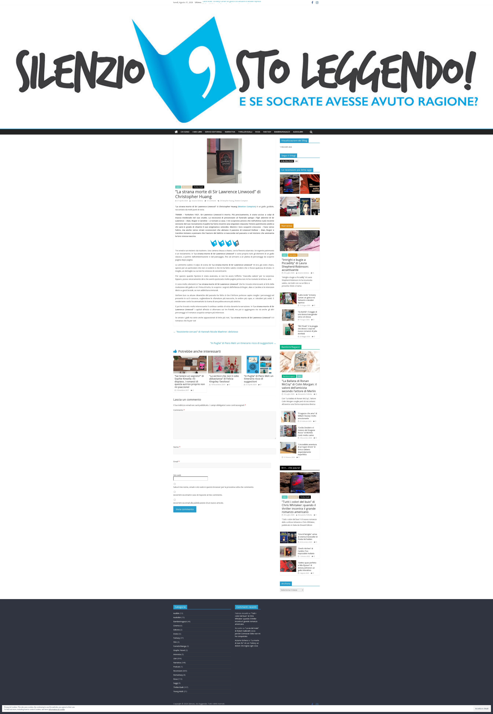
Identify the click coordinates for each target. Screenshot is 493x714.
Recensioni (187, 187)
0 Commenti (211, 201)
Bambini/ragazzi (289, 376)
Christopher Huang (227, 201)
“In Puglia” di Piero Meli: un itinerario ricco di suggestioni (243, 343)
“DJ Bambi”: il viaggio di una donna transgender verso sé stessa (307, 314)
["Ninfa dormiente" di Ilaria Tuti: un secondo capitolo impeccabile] (290, 208)
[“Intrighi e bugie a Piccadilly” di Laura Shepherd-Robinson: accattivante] (300, 231)
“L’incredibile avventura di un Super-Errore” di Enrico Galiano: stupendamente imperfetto (307, 449)
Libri (178, 187)
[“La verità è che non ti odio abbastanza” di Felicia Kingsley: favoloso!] (224, 357)
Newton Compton (241, 201)
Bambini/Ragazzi (282, 132)
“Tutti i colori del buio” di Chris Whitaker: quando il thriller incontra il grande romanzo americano (299, 507)
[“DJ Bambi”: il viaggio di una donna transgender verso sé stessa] (288, 310)
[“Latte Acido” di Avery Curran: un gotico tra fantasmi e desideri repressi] (288, 294)
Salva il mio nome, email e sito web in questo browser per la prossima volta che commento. (213, 487)
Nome (176, 447)
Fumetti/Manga (179, 646)
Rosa (257, 132)
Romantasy (178, 675)
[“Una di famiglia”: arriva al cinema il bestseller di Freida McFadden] (288, 533)
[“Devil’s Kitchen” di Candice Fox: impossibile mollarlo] (288, 547)
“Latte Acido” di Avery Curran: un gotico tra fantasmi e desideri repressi (231, 2)
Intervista (177, 654)
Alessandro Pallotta (305, 394)
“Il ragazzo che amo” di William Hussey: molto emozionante (307, 416)
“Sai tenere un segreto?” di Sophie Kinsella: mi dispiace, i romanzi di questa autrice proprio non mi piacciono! (190, 381)
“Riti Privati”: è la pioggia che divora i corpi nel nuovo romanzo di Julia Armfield (308, 330)
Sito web (177, 475)
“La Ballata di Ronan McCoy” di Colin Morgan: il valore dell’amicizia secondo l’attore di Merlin (299, 386)
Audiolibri (298, 132)
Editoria (176, 629)
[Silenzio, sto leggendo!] (246, 12)
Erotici (175, 634)
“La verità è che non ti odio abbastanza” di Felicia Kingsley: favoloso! (224, 378)
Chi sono (185, 132)
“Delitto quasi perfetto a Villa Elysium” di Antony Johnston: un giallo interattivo (307, 566)
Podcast (176, 666)
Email (176, 461)
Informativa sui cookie (57, 709)
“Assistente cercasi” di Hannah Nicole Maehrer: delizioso (205, 331)
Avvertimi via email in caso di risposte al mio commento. (197, 495)
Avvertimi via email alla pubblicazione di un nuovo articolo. (198, 503)
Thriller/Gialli (245, 132)
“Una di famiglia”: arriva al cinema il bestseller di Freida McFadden (307, 536)
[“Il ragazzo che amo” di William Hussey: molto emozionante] (288, 412)
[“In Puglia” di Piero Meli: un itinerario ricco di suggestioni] (259, 357)
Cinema (176, 625)
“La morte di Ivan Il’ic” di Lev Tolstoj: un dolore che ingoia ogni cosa (247, 643)
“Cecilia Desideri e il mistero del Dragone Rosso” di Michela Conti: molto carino (306, 431)
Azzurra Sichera (197, 201)
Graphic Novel (179, 650)
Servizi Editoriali (213, 132)
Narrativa (230, 132)
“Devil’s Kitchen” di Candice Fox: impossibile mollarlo (306, 551)
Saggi (175, 683)
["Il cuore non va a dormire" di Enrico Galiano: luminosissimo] (310, 208)
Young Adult (178, 691)
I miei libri (197, 132)
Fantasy (267, 132)
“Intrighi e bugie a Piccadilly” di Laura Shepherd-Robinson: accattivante (295, 265)
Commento (179, 410)
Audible (176, 613)
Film (175, 642)
